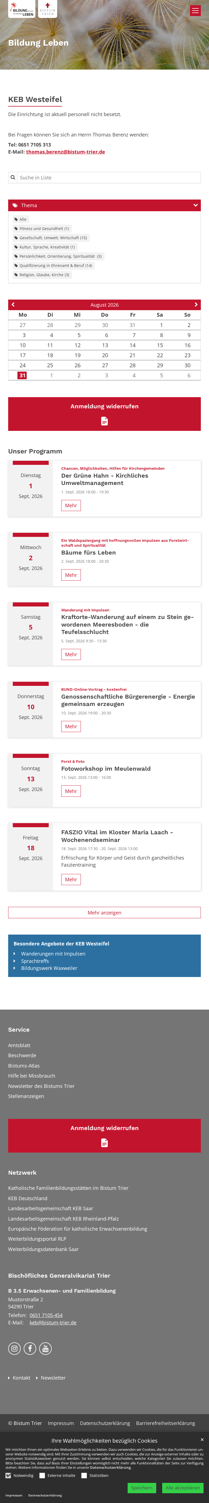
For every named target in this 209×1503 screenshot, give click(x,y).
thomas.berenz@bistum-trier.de (65, 151)
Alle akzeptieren (183, 1488)
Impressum (13, 1495)
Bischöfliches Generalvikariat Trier (59, 1275)
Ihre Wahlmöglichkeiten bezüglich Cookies (104, 1440)
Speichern (141, 1488)
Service (19, 1029)
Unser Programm (35, 451)
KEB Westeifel (35, 99)
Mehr (71, 505)
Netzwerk (22, 1172)
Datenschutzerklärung (110, 1467)
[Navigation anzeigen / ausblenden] (195, 10)
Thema (29, 205)
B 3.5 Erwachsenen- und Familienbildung (62, 1291)
